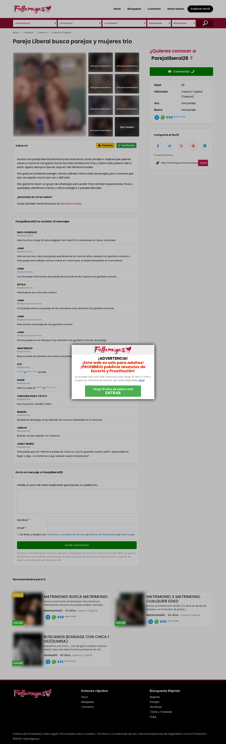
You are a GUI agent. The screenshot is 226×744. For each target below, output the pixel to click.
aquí (141, 380)
